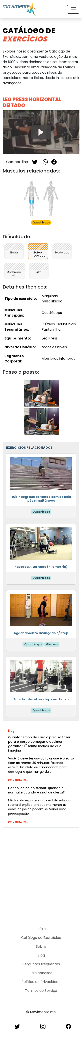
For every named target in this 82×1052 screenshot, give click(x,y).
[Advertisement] (41, 874)
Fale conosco (41, 972)
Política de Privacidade (41, 981)
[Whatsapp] (45, 161)
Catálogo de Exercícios (41, 937)
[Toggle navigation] (73, 9)
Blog (41, 955)
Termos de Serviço (41, 990)
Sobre (41, 946)
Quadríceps (41, 512)
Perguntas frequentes (41, 964)
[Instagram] (42, 1026)
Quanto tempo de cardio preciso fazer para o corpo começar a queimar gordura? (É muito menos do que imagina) (39, 744)
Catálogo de (29, 35)
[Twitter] (34, 161)
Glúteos (52, 644)
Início (41, 928)
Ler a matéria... (18, 780)
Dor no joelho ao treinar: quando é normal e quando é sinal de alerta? (36, 790)
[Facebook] (54, 161)
